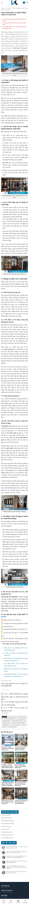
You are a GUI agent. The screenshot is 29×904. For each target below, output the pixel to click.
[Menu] (2, 2)
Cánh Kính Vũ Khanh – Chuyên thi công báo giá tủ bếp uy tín (16, 847)
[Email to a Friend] (5, 713)
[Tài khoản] (24, 2)
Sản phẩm (9, 8)
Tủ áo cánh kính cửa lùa (16, 720)
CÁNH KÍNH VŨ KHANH (10, 718)
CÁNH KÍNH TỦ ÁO (6, 818)
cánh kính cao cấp (12, 716)
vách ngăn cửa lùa (12, 726)
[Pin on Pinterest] (7, 713)
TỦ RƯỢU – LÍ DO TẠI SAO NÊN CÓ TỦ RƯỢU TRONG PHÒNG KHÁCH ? (16, 857)
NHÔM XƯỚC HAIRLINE (7, 820)
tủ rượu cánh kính (16, 724)
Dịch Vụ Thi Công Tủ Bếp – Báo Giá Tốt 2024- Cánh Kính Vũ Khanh (16, 852)
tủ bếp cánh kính (6, 724)
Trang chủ (3, 8)
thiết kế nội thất (6, 720)
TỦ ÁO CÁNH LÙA (6, 826)
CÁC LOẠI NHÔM (5, 815)
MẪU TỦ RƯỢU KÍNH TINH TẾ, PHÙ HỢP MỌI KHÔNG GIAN (16, 861)
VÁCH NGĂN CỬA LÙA (7, 838)
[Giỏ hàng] (27, 2)
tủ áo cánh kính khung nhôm (18, 722)
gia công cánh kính (21, 718)
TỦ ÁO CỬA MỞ (5, 829)
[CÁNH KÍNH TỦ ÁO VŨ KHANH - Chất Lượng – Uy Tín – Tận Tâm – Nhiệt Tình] (14, 2)
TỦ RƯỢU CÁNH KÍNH (7, 835)
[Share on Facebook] (2, 713)
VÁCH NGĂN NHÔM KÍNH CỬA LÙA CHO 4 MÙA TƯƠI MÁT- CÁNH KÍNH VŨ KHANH (16, 867)
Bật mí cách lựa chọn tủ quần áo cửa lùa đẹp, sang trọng (16, 872)
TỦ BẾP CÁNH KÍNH (6, 832)
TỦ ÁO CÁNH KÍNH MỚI (7, 823)
